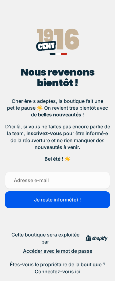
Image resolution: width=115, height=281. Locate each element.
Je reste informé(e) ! (57, 200)
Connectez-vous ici (57, 271)
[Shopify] (97, 238)
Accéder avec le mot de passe (57, 251)
